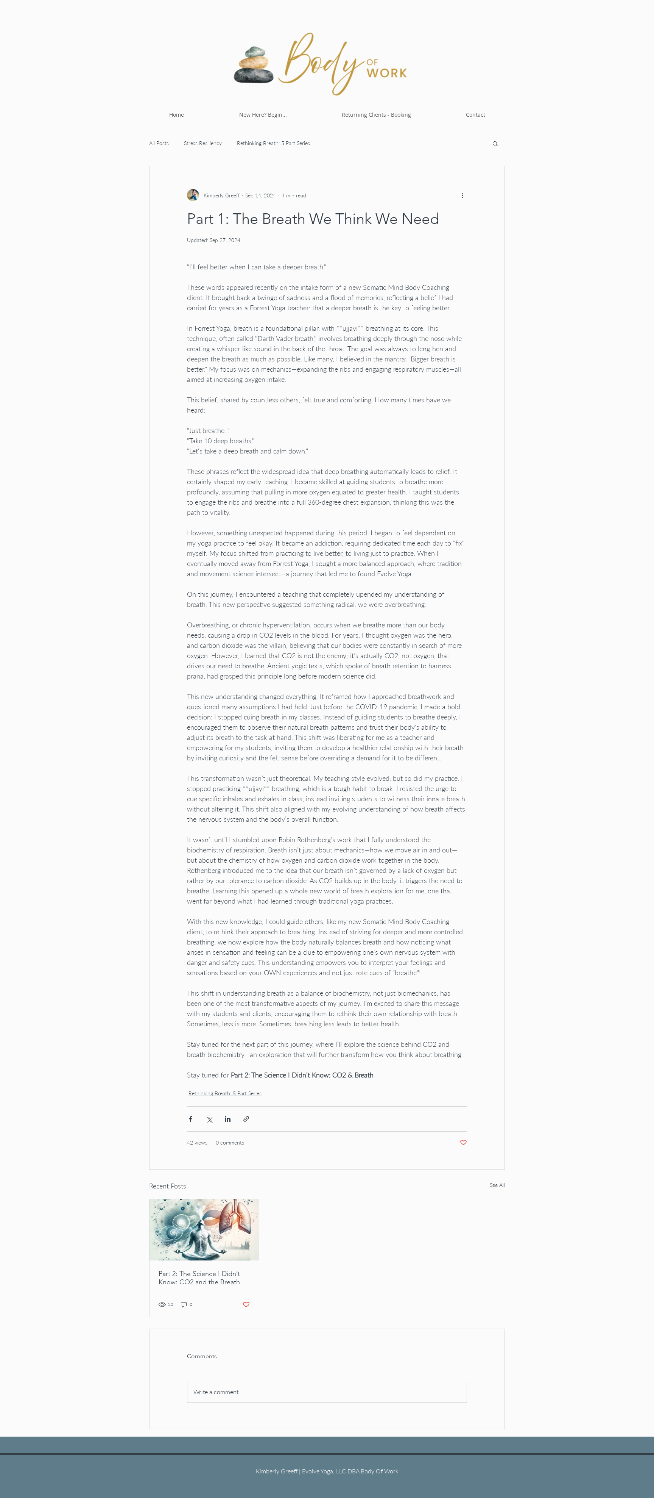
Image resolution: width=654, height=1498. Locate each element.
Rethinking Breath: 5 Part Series (273, 143)
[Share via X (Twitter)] (209, 1119)
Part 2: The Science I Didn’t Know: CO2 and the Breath (199, 1278)
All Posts (159, 143)
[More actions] (462, 195)
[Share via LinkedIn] (227, 1119)
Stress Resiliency (203, 143)
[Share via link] (246, 1119)
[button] (495, 143)
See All (497, 1185)
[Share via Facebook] (190, 1119)
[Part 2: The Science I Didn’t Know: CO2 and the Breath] (204, 1229)
